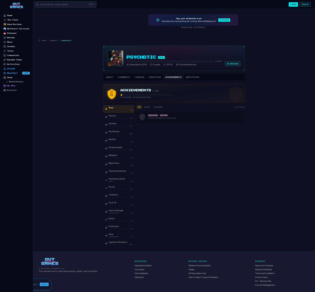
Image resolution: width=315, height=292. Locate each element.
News (10, 42)
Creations (155, 77)
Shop (10, 77)
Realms (11, 37)
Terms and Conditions (264, 273)
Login (293, 4)
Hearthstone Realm (143, 265)
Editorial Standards (263, 269)
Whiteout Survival (18, 28)
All (139, 107)
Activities (13, 64)
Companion (13, 55)
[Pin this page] (39, 40)
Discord (11, 90)
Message (234, 64)
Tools (10, 51)
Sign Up (305, 4)
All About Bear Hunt (197, 273)
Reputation (192, 77)
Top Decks (139, 269)
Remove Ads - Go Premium (193, 27)
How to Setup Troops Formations (203, 277)
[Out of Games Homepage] (50, 261)
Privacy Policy (261, 277)
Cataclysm (139, 277)
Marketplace (16, 81)
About (109, 77)
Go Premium (224, 20)
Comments (124, 77)
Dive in (44, 284)
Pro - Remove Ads (263, 281)
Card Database (141, 273)
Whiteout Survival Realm (200, 265)
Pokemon (12, 33)
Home (10, 15)
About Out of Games (264, 265)
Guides (192, 269)
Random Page (14, 59)
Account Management (265, 285)
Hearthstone (14, 24)
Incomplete (158, 107)
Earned (147, 107)
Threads (139, 77)
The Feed (12, 20)
